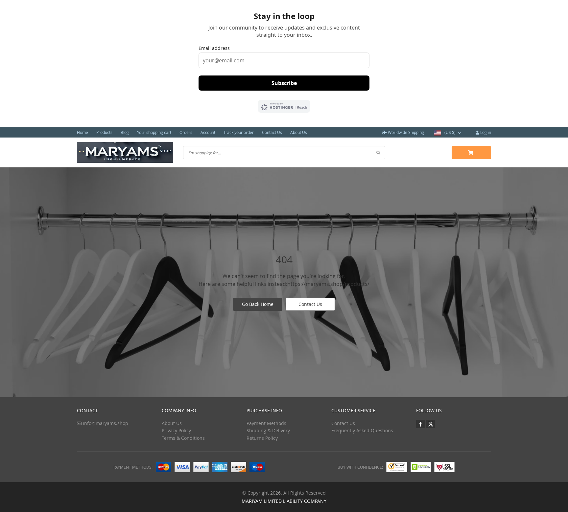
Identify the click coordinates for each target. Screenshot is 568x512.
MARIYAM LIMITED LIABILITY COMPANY (284, 501)
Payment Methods (266, 423)
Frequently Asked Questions (362, 430)
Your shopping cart (154, 132)
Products (104, 132)
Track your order (239, 132)
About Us (298, 132)
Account (208, 132)
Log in (485, 132)
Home (82, 132)
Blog (125, 132)
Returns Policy (262, 438)
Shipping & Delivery (268, 430)
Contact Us (272, 132)
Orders (185, 132)
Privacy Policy (176, 430)
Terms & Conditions (183, 438)
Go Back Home (257, 304)
